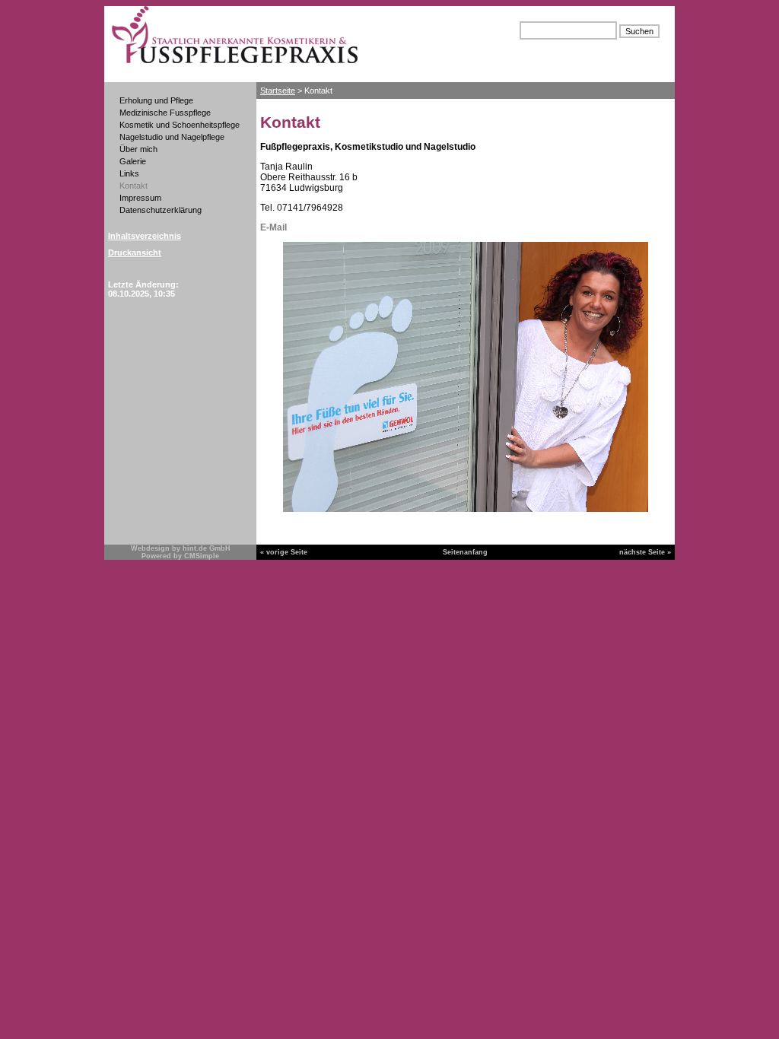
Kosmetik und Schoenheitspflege (179, 124)
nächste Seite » (645, 552)
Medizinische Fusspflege (166, 112)
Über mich (138, 149)
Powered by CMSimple (180, 556)
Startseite (277, 90)
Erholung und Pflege (156, 100)
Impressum (140, 197)
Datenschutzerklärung (160, 209)
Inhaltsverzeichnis (144, 235)
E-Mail (273, 227)
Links (129, 173)
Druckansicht (134, 252)
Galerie (132, 161)
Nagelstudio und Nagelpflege (171, 136)
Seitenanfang (465, 552)
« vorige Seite (283, 552)
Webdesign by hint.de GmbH (181, 548)
